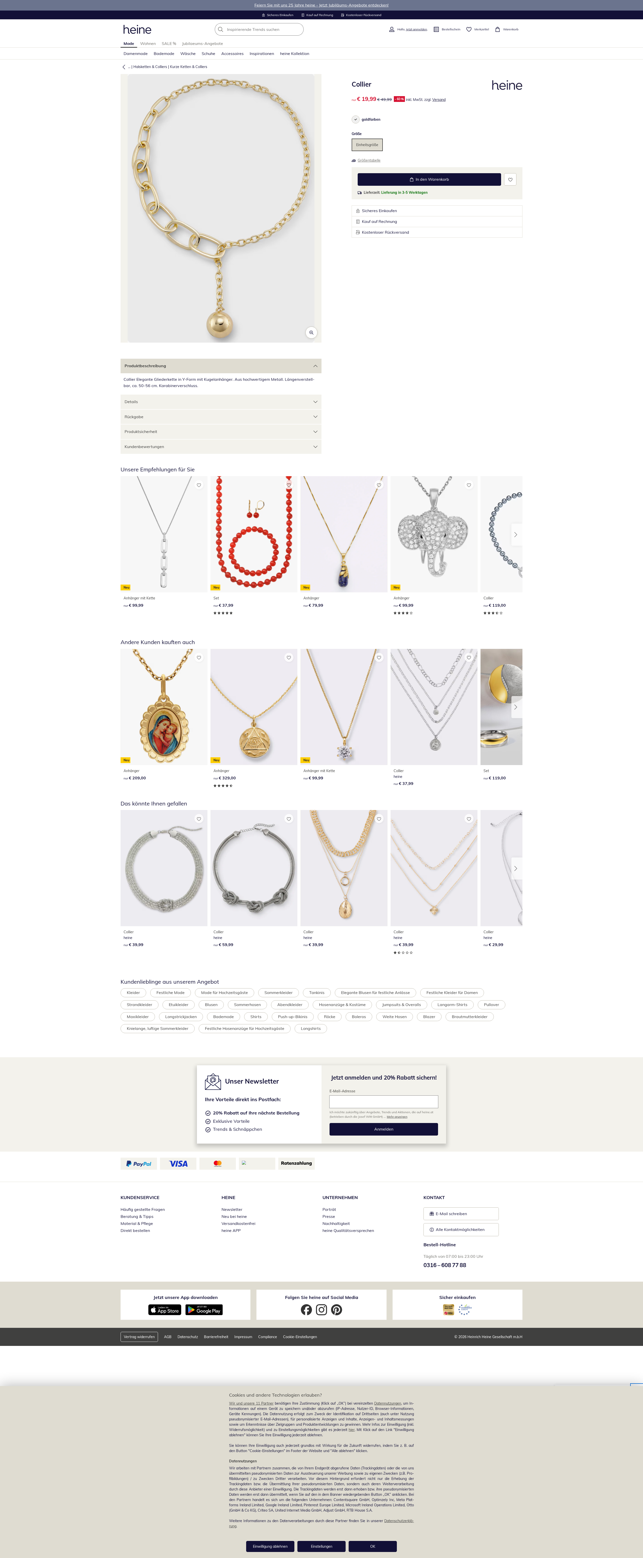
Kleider (133, 992)
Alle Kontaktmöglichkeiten (460, 1229)
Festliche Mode (170, 992)
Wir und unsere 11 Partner (251, 1403)
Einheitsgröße (367, 145)
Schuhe (208, 53)
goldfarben (371, 119)
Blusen (211, 1004)
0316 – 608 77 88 (444, 1265)
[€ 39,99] (164, 868)
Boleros (359, 1016)
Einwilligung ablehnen (270, 1546)
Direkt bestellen (135, 1230)
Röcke (329, 1016)
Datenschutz (188, 1337)
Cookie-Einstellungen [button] (300, 1337)
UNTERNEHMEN (340, 1197)
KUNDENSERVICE (140, 1197)
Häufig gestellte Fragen (143, 1209)
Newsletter (232, 1209)
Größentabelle (369, 160)
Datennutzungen (387, 1403)
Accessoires (232, 53)
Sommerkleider (278, 992)
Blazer (429, 1016)
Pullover (491, 1004)
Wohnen (148, 43)
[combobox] (270, 29)
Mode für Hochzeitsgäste (224, 992)
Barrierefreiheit (216, 1337)
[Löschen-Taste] (298, 29)
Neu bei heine (234, 1216)
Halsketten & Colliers (150, 67)
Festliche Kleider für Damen (452, 992)
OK (372, 1546)
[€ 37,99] (434, 707)
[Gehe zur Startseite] (137, 29)
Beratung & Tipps (137, 1216)
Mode (129, 43)
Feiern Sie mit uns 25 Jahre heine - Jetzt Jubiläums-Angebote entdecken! (321, 5)
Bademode (164, 53)
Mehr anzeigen (397, 1116)
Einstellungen (321, 1546)
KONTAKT (434, 1197)
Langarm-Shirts (452, 1004)
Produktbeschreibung (145, 365)
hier (352, 1429)
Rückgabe (134, 416)
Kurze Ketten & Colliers (188, 67)
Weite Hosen (395, 1016)
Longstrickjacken (181, 1016)
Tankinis (317, 992)
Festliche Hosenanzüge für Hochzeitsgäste (244, 1028)
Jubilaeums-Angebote (202, 43)
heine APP (231, 1230)
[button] (123, 67)
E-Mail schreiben (448, 1215)
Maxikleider (138, 1016)
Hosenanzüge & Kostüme (342, 1004)
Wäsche (188, 53)
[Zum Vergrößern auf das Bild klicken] (311, 333)
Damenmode (136, 53)
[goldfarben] (356, 119)
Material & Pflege (137, 1223)
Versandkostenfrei (238, 1223)
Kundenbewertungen (144, 446)
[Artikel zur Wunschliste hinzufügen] (510, 179)
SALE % (169, 43)
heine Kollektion (294, 53)
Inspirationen (262, 53)
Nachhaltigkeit (336, 1223)
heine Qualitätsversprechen (348, 1230)
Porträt (329, 1209)
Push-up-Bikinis (292, 1016)
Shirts (255, 1016)
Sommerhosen (247, 1004)
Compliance (267, 1337)
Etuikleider (178, 1004)
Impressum (243, 1337)
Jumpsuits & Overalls (401, 1004)
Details (131, 401)
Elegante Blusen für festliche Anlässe (375, 992)
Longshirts (311, 1028)
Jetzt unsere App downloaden (185, 1297)
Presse (329, 1216)
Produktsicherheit (141, 431)
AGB (168, 1337)
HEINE (228, 1197)
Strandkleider (139, 1004)
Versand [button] (439, 99)
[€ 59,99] (253, 868)
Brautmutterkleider (470, 1016)
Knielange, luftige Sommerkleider (157, 1028)
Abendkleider (289, 1004)
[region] (321, 1472)
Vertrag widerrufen (139, 1337)
